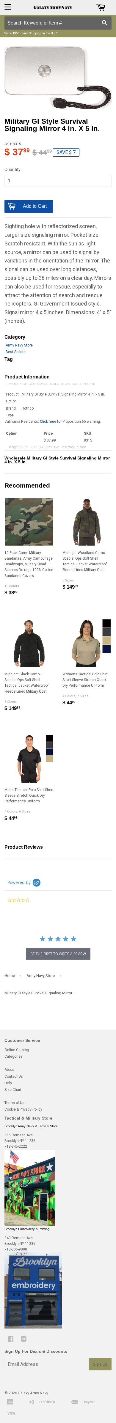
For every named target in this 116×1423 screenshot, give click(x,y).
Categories (13, 1056)
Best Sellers (16, 352)
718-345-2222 (15, 1146)
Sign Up (100, 1364)
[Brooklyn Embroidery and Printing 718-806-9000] (33, 1327)
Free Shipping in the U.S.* (40, 33)
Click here (48, 421)
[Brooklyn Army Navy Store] (29, 1224)
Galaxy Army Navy (33, 1393)
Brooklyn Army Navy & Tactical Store (31, 1126)
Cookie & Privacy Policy (23, 1109)
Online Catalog (16, 1050)
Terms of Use (15, 1103)
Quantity (12, 169)
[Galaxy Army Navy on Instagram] (24, 1340)
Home (9, 975)
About (9, 1070)
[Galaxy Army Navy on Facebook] (10, 1340)
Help (8, 1083)
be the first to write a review (58, 953)
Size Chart (12, 1090)
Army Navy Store (19, 345)
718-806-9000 (15, 1249)
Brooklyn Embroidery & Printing (26, 1229)
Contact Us (13, 1076)
